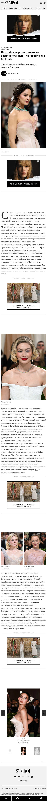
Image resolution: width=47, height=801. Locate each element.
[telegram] (23, 777)
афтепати (15, 230)
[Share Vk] (5, 798)
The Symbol (12, 3)
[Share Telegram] (29, 798)
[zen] (28, 777)
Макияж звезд (36, 79)
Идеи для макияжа (25, 79)
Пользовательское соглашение (9, 788)
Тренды (9, 47)
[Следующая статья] (23, 762)
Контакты (23, 781)
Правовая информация (40, 788)
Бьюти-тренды (9, 79)
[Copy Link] (41, 798)
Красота (3, 47)
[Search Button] (41, 3)
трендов (22, 233)
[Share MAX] (17, 798)
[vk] (19, 777)
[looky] (32, 777)
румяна (26, 253)
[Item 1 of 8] (23, 713)
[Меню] (2, 3)
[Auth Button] (45, 3)
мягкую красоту (16, 420)
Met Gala (16, 79)
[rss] (15, 777)
